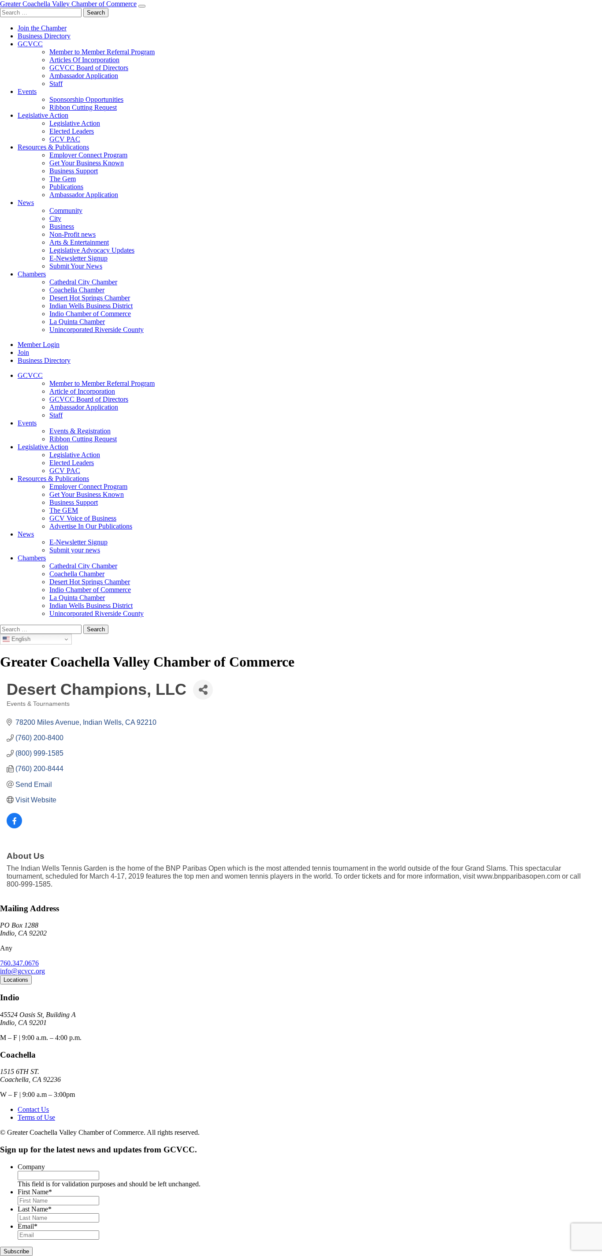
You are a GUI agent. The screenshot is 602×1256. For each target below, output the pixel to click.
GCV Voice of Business (82, 518)
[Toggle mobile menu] (141, 6)
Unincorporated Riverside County (96, 329)
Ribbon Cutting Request (83, 107)
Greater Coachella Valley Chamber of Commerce (68, 3)
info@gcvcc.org (22, 971)
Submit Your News (75, 266)
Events (27, 91)
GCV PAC (64, 139)
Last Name (35, 1209)
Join (23, 352)
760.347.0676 (19, 963)
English (20, 639)
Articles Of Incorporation (84, 59)
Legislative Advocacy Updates (91, 250)
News (26, 202)
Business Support (73, 171)
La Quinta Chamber (77, 321)
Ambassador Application (83, 75)
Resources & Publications (53, 147)
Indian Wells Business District (91, 305)
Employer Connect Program (88, 155)
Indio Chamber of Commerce (90, 313)
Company (31, 1166)
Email (27, 1226)
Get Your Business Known (86, 163)
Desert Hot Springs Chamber (89, 298)
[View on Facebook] (14, 826)
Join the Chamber (42, 28)
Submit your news (74, 550)
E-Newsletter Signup (78, 258)
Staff (56, 83)
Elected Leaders (71, 131)
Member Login (38, 344)
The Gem (62, 179)
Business (61, 226)
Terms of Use (36, 1117)
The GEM (63, 510)
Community (65, 210)
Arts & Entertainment (79, 242)
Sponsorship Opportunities (86, 99)
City (55, 218)
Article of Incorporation (82, 391)
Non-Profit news (72, 234)
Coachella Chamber (76, 290)
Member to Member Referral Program (102, 52)
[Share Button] (203, 690)
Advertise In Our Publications (90, 526)
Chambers (32, 274)
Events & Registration (80, 431)
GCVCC (30, 44)
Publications (66, 186)
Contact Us (33, 1109)
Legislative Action (43, 115)
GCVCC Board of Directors (88, 67)
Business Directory (44, 36)
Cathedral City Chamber (83, 282)
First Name (35, 1192)
